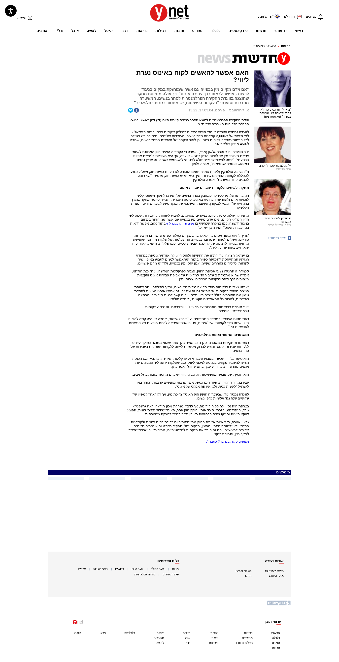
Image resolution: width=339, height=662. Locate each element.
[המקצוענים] (279, 604)
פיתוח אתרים (171, 574)
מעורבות (159, 638)
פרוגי (103, 633)
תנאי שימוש (276, 576)
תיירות (186, 633)
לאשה (160, 643)
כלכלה (276, 638)
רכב (188, 643)
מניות (175, 569)
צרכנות (213, 643)
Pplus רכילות (244, 643)
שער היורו (137, 569)
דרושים (119, 569)
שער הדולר (158, 569)
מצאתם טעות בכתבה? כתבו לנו (227, 441)
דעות (214, 638)
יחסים (160, 633)
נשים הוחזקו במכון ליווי (180, 223)
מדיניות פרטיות (274, 571)
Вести (77, 633)
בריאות (248, 633)
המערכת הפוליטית (264, 46)
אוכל (187, 638)
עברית (82, 569)
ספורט (276, 643)
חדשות (285, 46)
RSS (248, 576)
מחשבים (247, 638)
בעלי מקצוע (100, 569)
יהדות (214, 633)
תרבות (276, 648)
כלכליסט (129, 633)
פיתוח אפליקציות (144, 574)
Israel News (243, 571)
